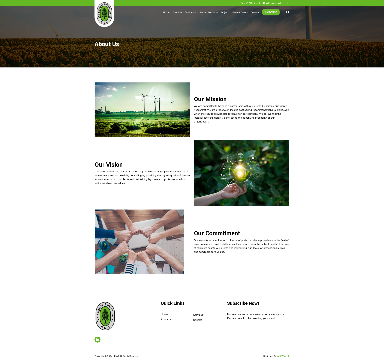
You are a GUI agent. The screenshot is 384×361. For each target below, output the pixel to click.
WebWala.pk (283, 356)
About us (166, 319)
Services (198, 314)
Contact (197, 319)
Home (164, 314)
